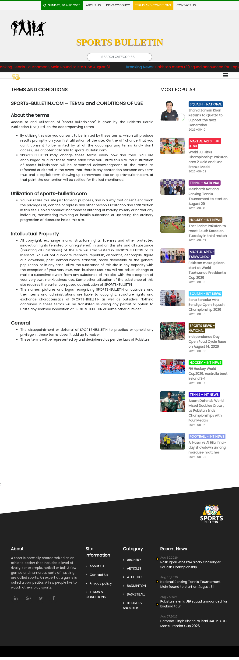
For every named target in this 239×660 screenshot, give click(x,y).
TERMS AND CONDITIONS (153, 5)
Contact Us (186, 5)
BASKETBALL (134, 594)
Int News (214, 220)
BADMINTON (135, 585)
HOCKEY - (198, 220)
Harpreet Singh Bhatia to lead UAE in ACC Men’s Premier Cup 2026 (193, 623)
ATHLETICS (134, 577)
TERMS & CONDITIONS (96, 594)
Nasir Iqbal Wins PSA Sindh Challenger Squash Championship (190, 564)
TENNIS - (197, 183)
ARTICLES (132, 568)
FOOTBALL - (200, 436)
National (214, 104)
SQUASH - (198, 104)
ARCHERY (132, 559)
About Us (93, 5)
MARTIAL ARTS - (202, 141)
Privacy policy (118, 5)
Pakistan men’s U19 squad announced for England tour (183, 67)
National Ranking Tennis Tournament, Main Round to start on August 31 (190, 584)
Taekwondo (199, 256)
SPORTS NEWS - (202, 325)
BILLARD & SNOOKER (132, 605)
